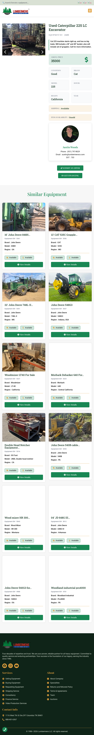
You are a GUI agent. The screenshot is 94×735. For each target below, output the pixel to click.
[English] (79, 2)
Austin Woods (70, 147)
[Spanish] (89, 2)
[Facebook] (4, 665)
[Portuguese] (84, 2)
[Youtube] (16, 665)
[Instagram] (10, 665)
